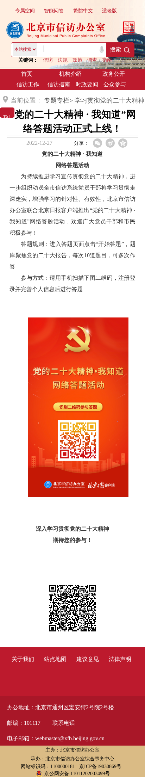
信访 (48, 60)
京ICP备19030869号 (100, 766)
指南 (107, 60)
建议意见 (87, 659)
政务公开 (113, 74)
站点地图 (55, 659)
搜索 (115, 50)
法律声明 (120, 659)
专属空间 (25, 10)
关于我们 (23, 659)
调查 (92, 60)
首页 (26, 74)
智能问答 (54, 10)
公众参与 (114, 84)
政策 (77, 60)
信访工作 (28, 84)
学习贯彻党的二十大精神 (109, 100)
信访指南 (59, 84)
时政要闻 (87, 84)
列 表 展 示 (6, 112)
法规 (63, 60)
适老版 (109, 10)
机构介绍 (70, 74)
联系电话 (63, 723)
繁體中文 (83, 10)
